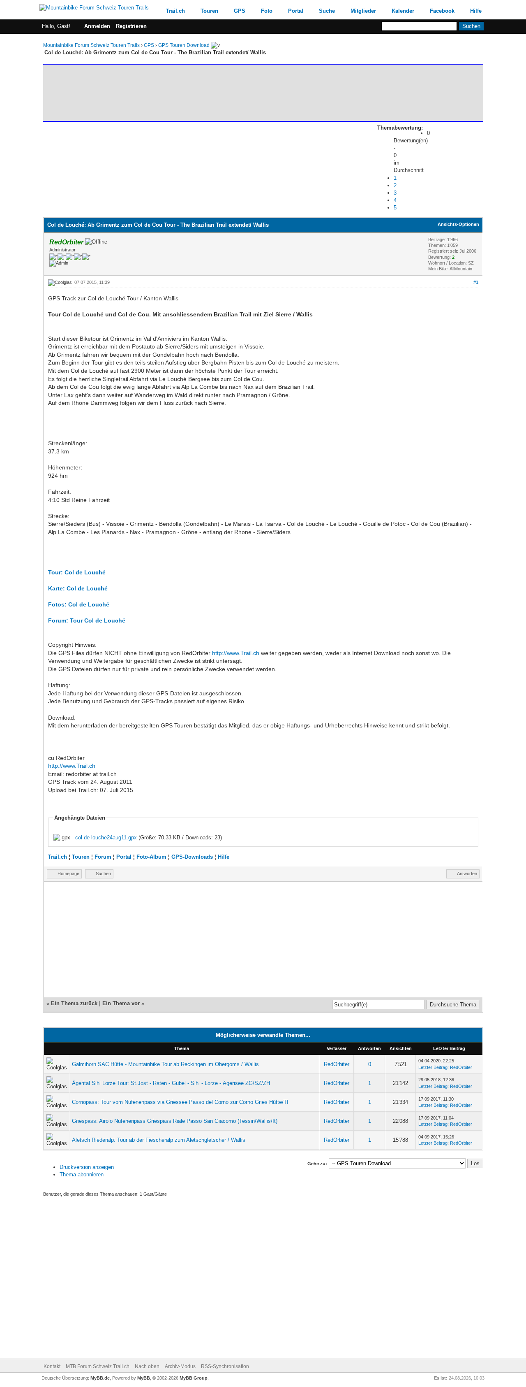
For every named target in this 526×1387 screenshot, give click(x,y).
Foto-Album (151, 857)
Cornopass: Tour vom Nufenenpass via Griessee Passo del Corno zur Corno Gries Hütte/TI (180, 1102)
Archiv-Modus (180, 1366)
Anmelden (97, 26)
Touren (209, 11)
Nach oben (147, 1366)
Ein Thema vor (121, 1003)
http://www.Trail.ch (235, 653)
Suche (327, 11)
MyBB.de (100, 1377)
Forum (103, 857)
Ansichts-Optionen (458, 224)
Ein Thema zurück (74, 1003)
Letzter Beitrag (433, 1067)
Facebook (442, 11)
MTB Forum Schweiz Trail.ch (97, 1366)
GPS (239, 11)
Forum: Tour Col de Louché (86, 620)
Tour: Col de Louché (77, 572)
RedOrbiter (336, 1064)
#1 (475, 282)
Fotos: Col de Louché (78, 604)
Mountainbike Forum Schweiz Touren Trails (91, 45)
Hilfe (476, 11)
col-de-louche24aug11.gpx (106, 837)
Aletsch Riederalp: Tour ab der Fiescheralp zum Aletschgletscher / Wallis (158, 1140)
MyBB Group (194, 1377)
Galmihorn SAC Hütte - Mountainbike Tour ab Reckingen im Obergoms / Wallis (165, 1064)
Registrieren (131, 26)
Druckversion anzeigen (87, 1167)
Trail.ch (175, 11)
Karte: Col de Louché (78, 588)
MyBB (143, 1377)
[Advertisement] (194, 92)
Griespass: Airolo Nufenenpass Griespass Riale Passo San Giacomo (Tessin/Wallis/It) (174, 1121)
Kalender (403, 11)
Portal (295, 11)
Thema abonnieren (82, 1174)
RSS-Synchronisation (225, 1366)
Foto (266, 11)
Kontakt (52, 1366)
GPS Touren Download (184, 45)
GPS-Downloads (192, 857)
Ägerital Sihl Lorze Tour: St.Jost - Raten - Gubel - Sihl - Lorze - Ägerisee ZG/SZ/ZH (171, 1083)
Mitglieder (363, 11)
